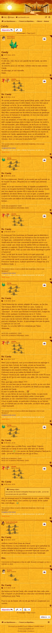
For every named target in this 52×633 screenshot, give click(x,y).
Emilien (9, 570)
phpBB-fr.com (29, 628)
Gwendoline (11, 37)
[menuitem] (4, 17)
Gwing (9, 158)
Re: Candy (6, 94)
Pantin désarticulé (11, 522)
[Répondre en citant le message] (44, 39)
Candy (4, 26)
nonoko (13, 79)
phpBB (20, 626)
